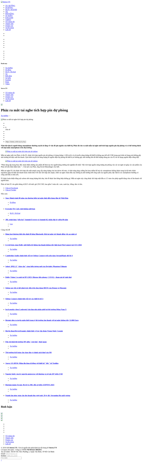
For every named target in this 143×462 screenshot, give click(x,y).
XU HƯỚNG (10, 6)
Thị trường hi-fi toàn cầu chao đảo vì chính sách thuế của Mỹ (28, 352)
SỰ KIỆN (9, 16)
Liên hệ (8, 30)
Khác (7, 82)
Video (7, 84)
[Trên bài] (2, 105)
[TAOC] (2, 420)
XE (6, 12)
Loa (11, 224)
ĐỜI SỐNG (9, 14)
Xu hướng (9, 68)
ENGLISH (9, 18)
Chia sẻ (11, 188)
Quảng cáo (9, 26)
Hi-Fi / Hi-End (10, 72)
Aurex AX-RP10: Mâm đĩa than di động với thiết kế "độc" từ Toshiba (31, 363)
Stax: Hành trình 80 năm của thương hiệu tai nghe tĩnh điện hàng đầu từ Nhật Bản (36, 198)
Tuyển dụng (9, 28)
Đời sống (8, 76)
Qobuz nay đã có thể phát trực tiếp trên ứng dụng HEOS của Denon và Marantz (35, 288)
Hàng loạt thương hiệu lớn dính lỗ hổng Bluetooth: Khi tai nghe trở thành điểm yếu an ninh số (41, 234)
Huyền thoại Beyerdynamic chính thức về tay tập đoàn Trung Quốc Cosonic (34, 331)
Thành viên (9, 24)
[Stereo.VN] (5, 2)
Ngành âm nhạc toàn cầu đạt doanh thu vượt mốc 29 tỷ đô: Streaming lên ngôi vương (37, 395)
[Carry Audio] (2, 416)
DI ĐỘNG (9, 8)
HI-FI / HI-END (11, 10)
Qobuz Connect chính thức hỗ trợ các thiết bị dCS (24, 299)
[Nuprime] (2, 418)
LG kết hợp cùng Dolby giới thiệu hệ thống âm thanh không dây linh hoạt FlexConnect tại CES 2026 (43, 245)
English (8, 80)
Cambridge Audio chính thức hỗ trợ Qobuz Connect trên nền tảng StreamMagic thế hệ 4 (39, 256)
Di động (8, 70)
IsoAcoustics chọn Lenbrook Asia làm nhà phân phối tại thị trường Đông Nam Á (35, 309)
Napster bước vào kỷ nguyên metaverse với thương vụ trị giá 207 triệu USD (34, 374)
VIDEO (8, 20)
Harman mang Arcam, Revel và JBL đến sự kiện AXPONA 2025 (29, 385)
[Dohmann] (2, 414)
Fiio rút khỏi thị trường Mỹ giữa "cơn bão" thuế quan (26, 342)
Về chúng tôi (10, 22)
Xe (6, 74)
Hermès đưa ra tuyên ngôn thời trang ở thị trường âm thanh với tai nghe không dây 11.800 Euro (42, 320)
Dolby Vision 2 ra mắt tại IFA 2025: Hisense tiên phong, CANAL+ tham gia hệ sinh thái (38, 277)
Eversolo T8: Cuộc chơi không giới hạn (20, 209)
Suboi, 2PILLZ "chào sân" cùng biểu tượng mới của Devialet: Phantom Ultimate (36, 266)
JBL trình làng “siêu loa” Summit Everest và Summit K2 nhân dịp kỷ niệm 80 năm (36, 220)
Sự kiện (8, 78)
